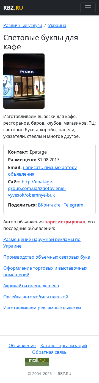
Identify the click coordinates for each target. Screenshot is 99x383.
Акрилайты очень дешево (31, 286)
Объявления (22, 345)
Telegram (73, 205)
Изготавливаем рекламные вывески (42, 308)
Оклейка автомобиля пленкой (35, 297)
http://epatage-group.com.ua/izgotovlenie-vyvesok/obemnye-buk (37, 188)
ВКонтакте (49, 205)
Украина (57, 25)
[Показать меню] (88, 7)
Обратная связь (49, 352)
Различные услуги (22, 25)
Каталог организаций (63, 345)
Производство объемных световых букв (46, 257)
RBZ (13, 7)
